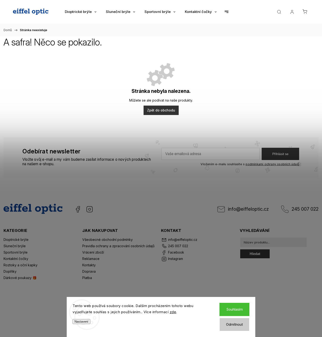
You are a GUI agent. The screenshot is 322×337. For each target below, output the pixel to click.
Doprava (89, 271)
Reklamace (90, 259)
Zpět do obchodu (161, 110)
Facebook (77, 209)
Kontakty (89, 265)
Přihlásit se (280, 154)
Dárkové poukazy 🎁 (20, 278)
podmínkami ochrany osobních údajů (272, 164)
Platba (87, 278)
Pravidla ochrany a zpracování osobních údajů (118, 246)
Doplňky (10, 271)
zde (173, 312)
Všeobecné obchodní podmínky (107, 240)
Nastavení (81, 321)
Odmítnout (234, 324)
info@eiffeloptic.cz (248, 209)
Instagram (89, 209)
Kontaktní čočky (16, 259)
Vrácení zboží (93, 252)
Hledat (255, 254)
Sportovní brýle (16, 252)
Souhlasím (234, 309)
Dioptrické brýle (16, 240)
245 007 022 (305, 209)
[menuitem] (80, 12)
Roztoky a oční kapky (20, 265)
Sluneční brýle (15, 246)
